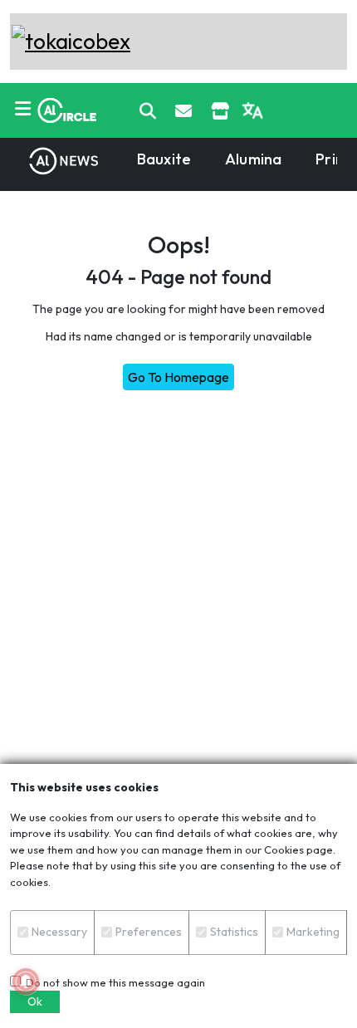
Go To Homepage (178, 377)
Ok (34, 1001)
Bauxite (164, 159)
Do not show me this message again (113, 982)
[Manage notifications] (25, 981)
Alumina (253, 159)
